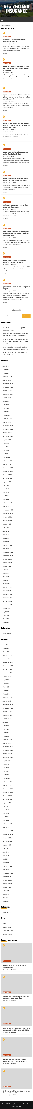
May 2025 (6, 408)
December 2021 (8, 552)
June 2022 (6, 531)
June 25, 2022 (13, 182)
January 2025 (7, 422)
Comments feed (8, 930)
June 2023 (6, 489)
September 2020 (8, 605)
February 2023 (7, 503)
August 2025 (7, 397)
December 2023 (8, 468)
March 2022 (6, 541)
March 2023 (6, 499)
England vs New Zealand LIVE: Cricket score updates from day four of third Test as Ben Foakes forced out (16, 97)
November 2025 (8, 387)
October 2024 (7, 432)
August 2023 (7, 482)
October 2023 (7, 475)
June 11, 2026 (13, 1063)
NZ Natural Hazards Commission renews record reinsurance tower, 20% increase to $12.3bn (16, 341)
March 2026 (6, 373)
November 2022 (8, 513)
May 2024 (6, 450)
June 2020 (6, 615)
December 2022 (8, 510)
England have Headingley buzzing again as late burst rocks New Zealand (15, 153)
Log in (4, 923)
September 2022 (8, 520)
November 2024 (8, 429)
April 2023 (6, 496)
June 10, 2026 (13, 1095)
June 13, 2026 (13, 1032)
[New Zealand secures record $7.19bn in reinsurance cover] (16, 953)
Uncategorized (6, 36)
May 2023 (6, 492)
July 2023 (6, 485)
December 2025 (8, 383)
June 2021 (6, 573)
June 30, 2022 (13, 44)
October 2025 (7, 390)
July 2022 (6, 527)
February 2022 (7, 545)
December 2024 (8, 425)
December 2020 (8, 594)
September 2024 (8, 436)
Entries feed (7, 927)
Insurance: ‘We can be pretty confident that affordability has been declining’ (15, 334)
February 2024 (7, 461)
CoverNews (27, 1104)
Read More (5, 53)
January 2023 (7, 506)
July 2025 (6, 401)
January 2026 (7, 380)
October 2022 (7, 517)
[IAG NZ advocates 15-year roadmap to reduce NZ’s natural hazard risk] (16, 1078)
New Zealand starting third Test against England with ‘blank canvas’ (15, 206)
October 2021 (7, 559)
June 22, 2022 (13, 209)
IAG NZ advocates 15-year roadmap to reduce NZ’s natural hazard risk (15, 354)
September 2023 (8, 478)
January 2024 (7, 464)
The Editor (6, 44)
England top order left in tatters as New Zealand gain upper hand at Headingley (15, 179)
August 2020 (7, 608)
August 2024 (7, 440)
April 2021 (6, 580)
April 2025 (6, 411)
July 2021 (6, 569)
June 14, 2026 (13, 1000)
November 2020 (8, 598)
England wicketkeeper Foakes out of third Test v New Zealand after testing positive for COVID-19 (16, 68)
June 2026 (6, 366)
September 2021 (8, 562)
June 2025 (6, 404)
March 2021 (6, 583)
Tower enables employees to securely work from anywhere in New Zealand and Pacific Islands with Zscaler (16, 234)
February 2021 (7, 587)
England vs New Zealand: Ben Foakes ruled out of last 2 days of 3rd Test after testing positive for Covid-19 (16, 125)
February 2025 (7, 418)
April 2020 (6, 622)
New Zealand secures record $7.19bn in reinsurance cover (15, 329)
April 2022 (6, 538)
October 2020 (7, 601)
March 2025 (6, 415)
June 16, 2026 (13, 969)
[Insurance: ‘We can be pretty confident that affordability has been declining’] (16, 984)
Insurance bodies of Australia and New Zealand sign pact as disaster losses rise (15, 348)
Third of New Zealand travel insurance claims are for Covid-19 (14, 41)
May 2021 (6, 576)
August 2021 (7, 566)
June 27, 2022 (13, 72)
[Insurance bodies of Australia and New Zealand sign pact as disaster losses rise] (16, 1047)
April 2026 (6, 369)
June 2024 (6, 447)
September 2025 (8, 394)
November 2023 (8, 471)
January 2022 (7, 548)
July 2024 (6, 443)
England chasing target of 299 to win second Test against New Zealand (14, 261)
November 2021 (8, 555)
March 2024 (6, 457)
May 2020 (6, 619)
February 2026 (7, 376)
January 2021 (7, 591)
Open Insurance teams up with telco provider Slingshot (17, 288)
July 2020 (6, 612)
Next (20, 309)
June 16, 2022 (13, 238)
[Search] (30, 19)
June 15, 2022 (13, 264)
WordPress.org (7, 934)
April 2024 (6, 454)
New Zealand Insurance (16, 8)
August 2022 (7, 524)
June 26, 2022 (13, 101)
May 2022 (6, 534)
